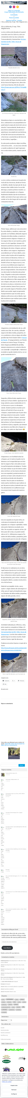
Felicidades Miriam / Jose (10, 991)
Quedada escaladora (9, 989)
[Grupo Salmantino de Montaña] (14, 4)
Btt (23, 1007)
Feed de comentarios (5, 1032)
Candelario (19, 1009)
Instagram (15, 981)
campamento (11, 1009)
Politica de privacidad (5, 1039)
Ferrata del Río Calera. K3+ (11, 773)
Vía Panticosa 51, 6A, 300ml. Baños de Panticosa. (16, 891)
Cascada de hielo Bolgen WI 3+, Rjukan (14, 812)
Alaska (17, 999)
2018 (3, 999)
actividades (10, 999)
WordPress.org (4, 1035)
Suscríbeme (7, 948)
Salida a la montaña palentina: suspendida (13, 986)
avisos (16, 1004)
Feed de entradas (5, 1030)
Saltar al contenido (14, 10)
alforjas (22, 999)
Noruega (7, 869)
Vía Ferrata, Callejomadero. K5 (12, 779)
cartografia (4, 1012)
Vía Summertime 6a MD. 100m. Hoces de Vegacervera (13, 41)
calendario (4, 1009)
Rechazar (14, 1089)
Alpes (15, 1001)
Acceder (2, 1027)
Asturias (10, 1004)
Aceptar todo (14, 1085)
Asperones (4, 1004)
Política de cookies (6, 1081)
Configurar (14, 1094)
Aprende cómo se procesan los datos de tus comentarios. (12, 744)
